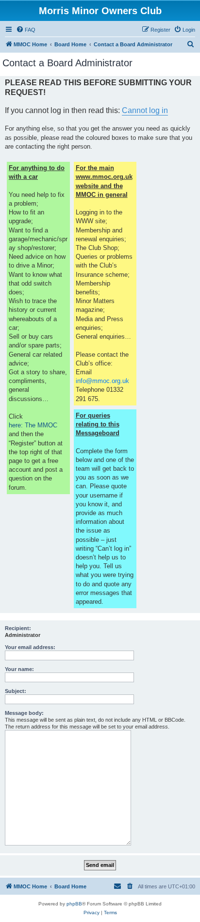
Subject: (15, 691)
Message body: (24, 713)
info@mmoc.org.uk (102, 380)
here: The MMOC (33, 425)
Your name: (19, 669)
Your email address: (30, 647)
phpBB (74, 903)
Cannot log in (145, 110)
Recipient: (18, 628)
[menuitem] (25, 30)
